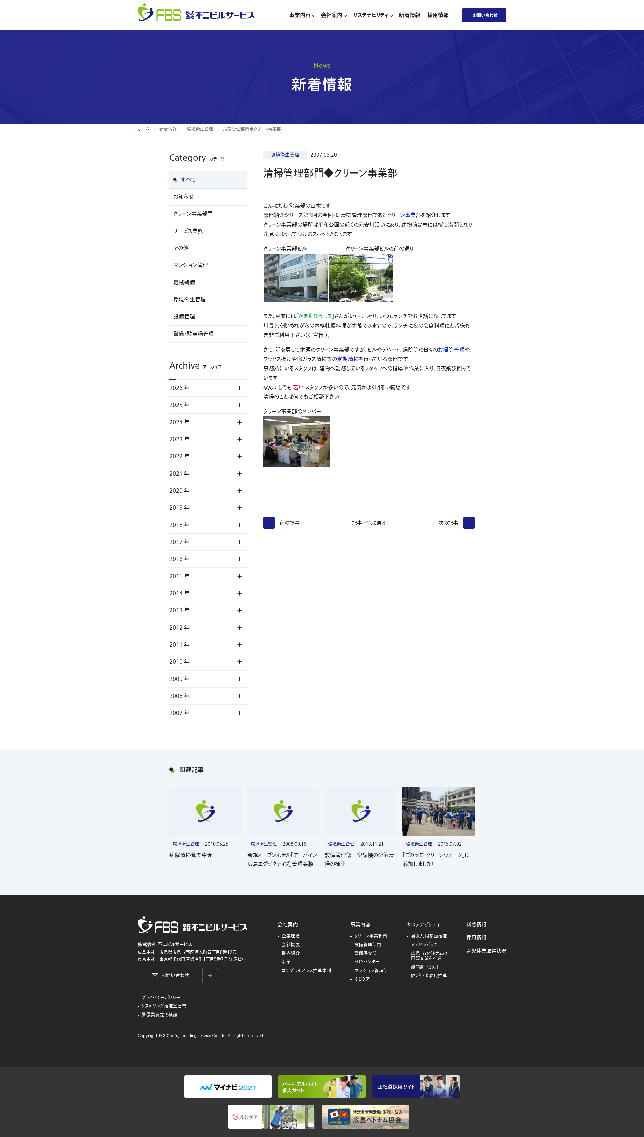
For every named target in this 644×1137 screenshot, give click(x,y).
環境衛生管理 (200, 129)
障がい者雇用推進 (429, 976)
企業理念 (291, 936)
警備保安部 (365, 953)
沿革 (286, 962)
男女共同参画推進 (429, 936)
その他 (181, 248)
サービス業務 (188, 231)
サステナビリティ (423, 924)
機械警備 (184, 283)
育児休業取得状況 (486, 951)
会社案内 (288, 924)
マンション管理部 (371, 971)
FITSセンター (367, 962)
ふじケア (362, 979)
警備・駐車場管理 (193, 334)
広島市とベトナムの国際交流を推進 (429, 956)
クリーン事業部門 (193, 214)
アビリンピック (424, 945)
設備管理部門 (367, 945)
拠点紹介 (291, 953)
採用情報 (476, 937)
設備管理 (184, 317)
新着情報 (168, 129)
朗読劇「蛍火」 (425, 967)
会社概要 (291, 945)
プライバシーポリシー (161, 998)
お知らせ (183, 197)
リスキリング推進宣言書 (164, 1006)
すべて (188, 180)
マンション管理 (190, 265)
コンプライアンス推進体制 (306, 971)
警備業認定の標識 (159, 1015)
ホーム (143, 129)
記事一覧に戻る (369, 523)
